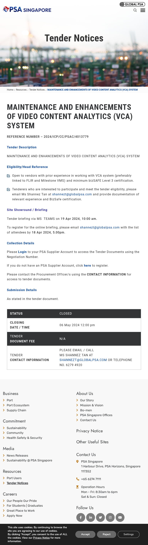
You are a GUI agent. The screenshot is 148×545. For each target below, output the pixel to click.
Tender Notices (17, 483)
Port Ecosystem (18, 405)
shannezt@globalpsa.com (72, 194)
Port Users (14, 478)
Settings (129, 534)
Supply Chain (16, 410)
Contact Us (88, 420)
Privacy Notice (89, 431)
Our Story (87, 400)
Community (15, 433)
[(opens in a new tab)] (132, 4)
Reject (106, 534)
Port (10, 400)
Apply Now (14, 515)
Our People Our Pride (22, 501)
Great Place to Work (21, 510)
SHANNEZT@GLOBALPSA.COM (83, 360)
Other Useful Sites (92, 442)
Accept (85, 534)
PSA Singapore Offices (96, 415)
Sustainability (17, 428)
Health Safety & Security (24, 438)
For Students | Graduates (25, 505)
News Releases (17, 455)
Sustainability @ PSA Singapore (29, 460)
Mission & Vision (91, 405)
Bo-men (86, 410)
